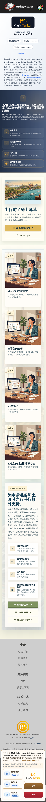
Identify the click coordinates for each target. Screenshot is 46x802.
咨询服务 (23, 664)
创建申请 (23, 651)
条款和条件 (26, 760)
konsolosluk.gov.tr (34, 78)
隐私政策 (35, 760)
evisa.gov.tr (24, 75)
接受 (33, 786)
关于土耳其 (23, 687)
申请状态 (23, 658)
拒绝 (33, 795)
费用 (23, 680)
